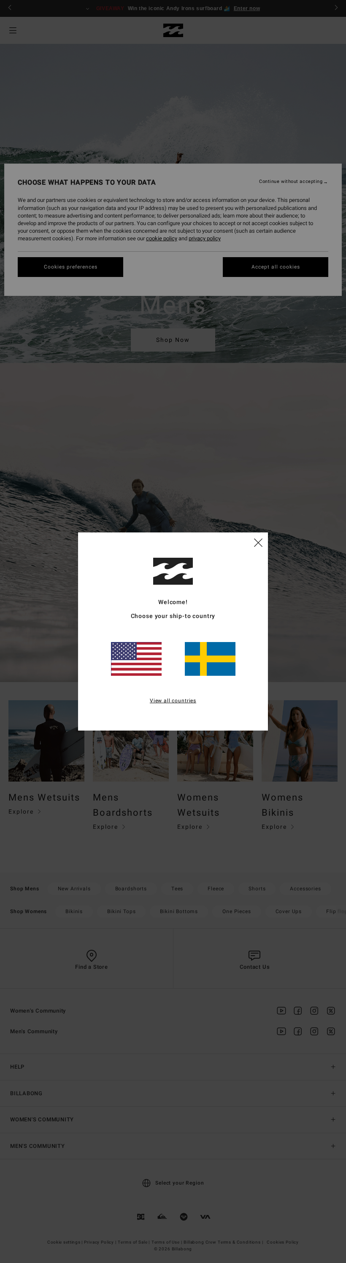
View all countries (173, 700)
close (258, 542)
